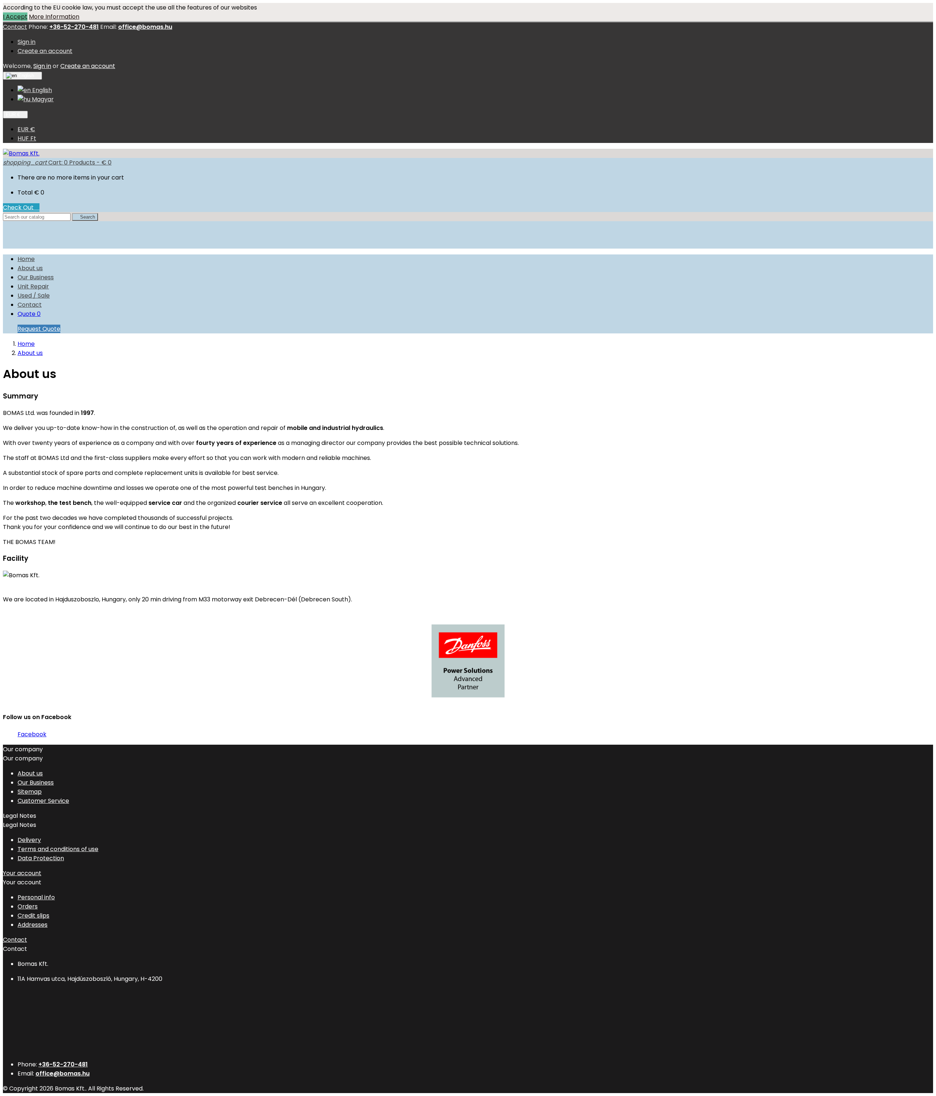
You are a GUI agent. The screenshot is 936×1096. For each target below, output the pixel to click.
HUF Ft (27, 138)
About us (30, 268)
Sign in (26, 42)
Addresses (33, 925)
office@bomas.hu (145, 27)
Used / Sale (34, 295)
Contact (15, 27)
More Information (54, 16)
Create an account (45, 51)
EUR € (26, 129)
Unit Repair (33, 286)
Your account (22, 873)
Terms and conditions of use (58, 849)
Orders (28, 906)
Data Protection (41, 858)
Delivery (29, 840)
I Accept (15, 16)
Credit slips (33, 915)
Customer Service (43, 801)
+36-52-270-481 (74, 27)
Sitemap (30, 791)
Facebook (32, 734)
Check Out (21, 207)
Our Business (36, 277)
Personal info (36, 897)
